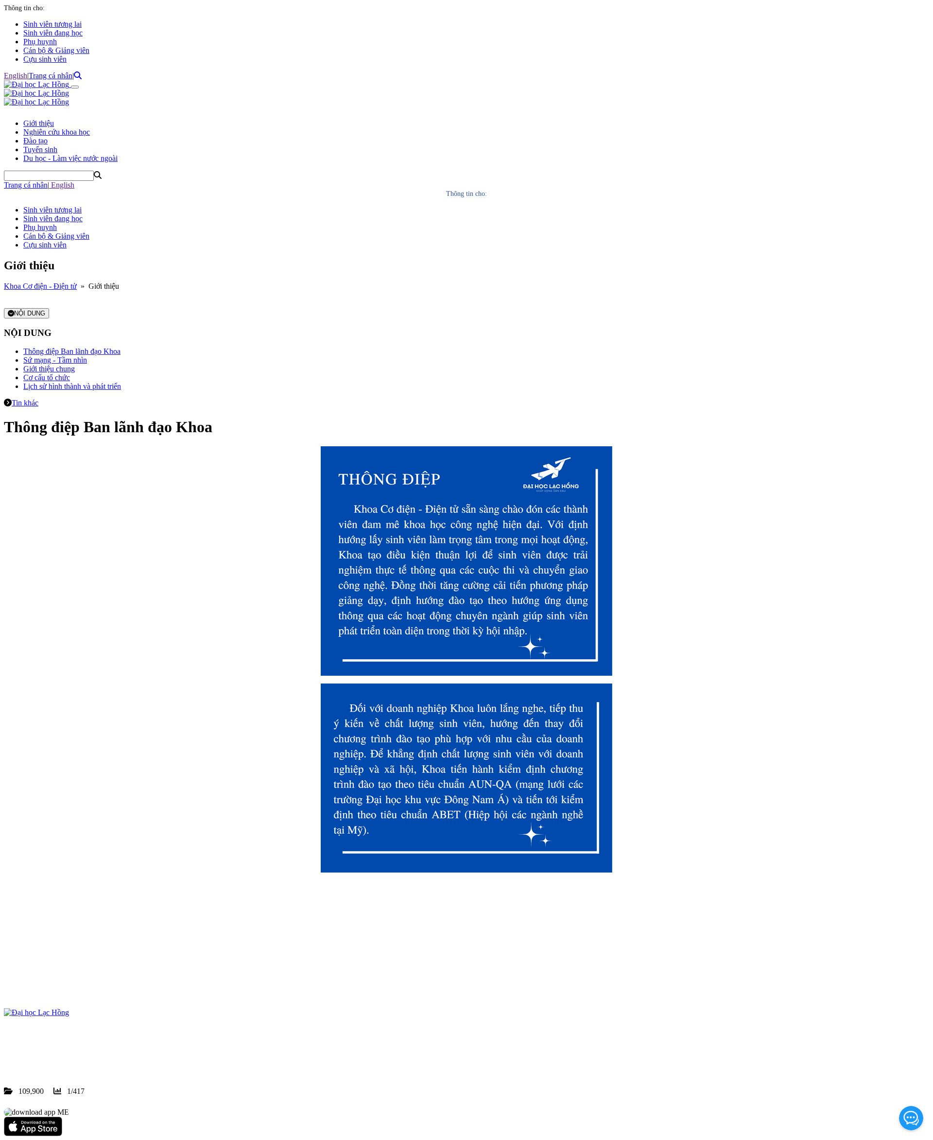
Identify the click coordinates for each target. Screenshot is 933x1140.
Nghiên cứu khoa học (56, 132)
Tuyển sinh (40, 149)
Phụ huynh (40, 41)
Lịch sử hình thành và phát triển (72, 386)
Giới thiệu (38, 123)
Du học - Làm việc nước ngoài (70, 158)
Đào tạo (35, 141)
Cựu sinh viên (45, 59)
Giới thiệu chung (49, 369)
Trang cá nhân (50, 75)
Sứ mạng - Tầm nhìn (55, 360)
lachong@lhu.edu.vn (77, 1056)
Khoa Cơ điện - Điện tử (40, 286)
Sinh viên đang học (53, 33)
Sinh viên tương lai (52, 24)
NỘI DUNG (29, 313)
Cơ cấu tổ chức (46, 377)
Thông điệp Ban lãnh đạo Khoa (72, 351)
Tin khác (25, 403)
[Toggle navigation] (75, 87)
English (15, 75)
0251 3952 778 (82, 1047)
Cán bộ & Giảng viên (56, 50)
